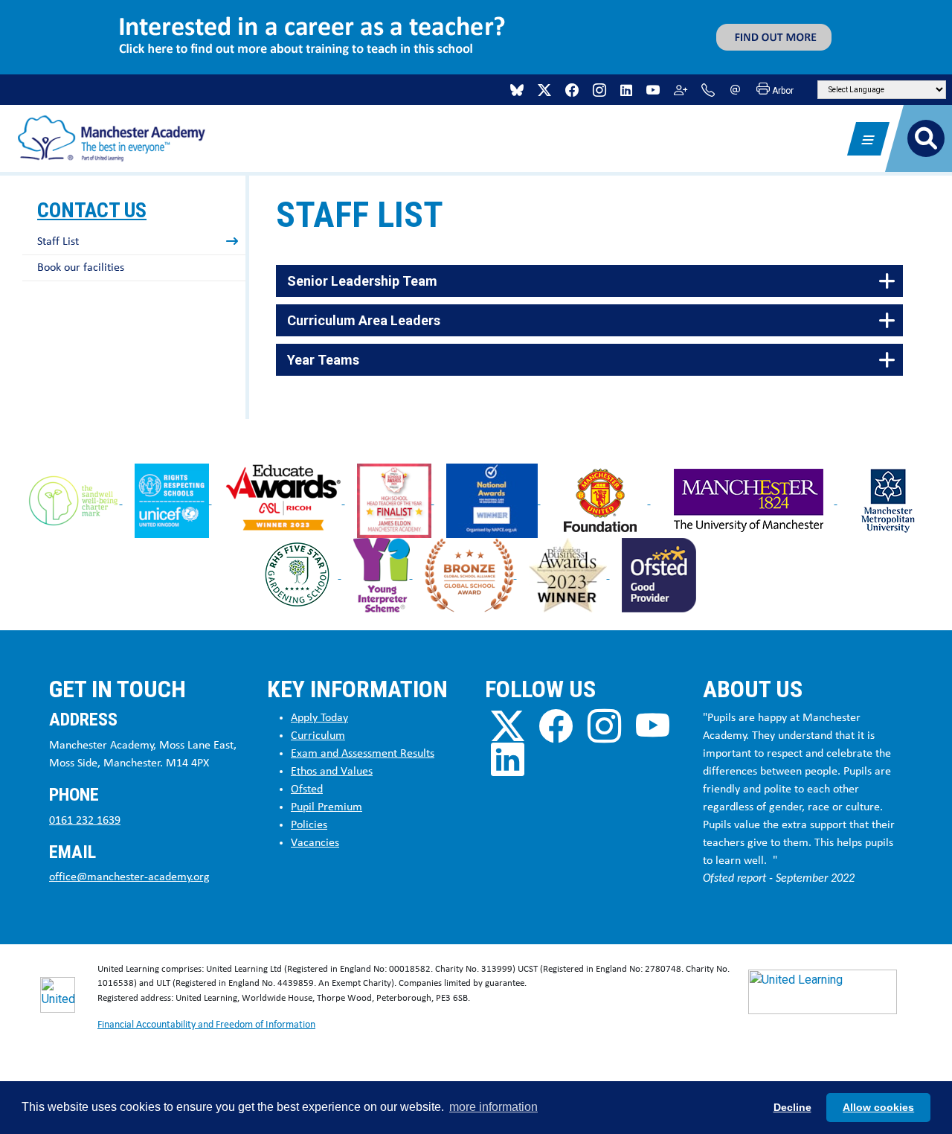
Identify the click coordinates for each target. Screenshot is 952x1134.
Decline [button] (792, 1107)
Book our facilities (80, 268)
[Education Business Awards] (569, 574)
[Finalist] (395, 500)
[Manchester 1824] (750, 500)
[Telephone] (708, 90)
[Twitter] (544, 90)
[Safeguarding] (680, 90)
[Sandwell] (75, 500)
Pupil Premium (326, 807)
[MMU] (887, 500)
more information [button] (493, 1107)
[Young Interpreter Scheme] (383, 574)
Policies (309, 825)
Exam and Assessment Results (362, 754)
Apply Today (319, 718)
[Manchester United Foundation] (602, 500)
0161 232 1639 (84, 821)
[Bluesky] (517, 90)
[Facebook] (572, 90)
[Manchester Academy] (111, 137)
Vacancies (315, 843)
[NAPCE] (493, 500)
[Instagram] (599, 90)
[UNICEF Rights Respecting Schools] (173, 500)
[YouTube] (653, 90)
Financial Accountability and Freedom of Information (206, 1025)
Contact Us (92, 210)
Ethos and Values (332, 772)
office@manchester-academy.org (129, 877)
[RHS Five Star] (299, 574)
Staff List (58, 242)
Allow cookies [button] (878, 1107)
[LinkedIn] (626, 90)
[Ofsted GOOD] (659, 574)
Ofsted (307, 789)
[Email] (735, 90)
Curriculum (318, 736)
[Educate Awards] (284, 500)
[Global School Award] (471, 574)
